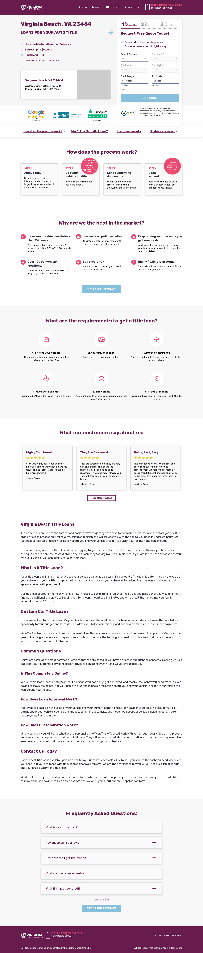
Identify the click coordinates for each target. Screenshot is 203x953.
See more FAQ (101, 899)
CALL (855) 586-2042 (166, 5)
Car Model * (127, 65)
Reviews (176, 935)
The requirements (129, 131)
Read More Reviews (101, 498)
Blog (158, 935)
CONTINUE (150, 98)
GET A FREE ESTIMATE (101, 289)
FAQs (166, 935)
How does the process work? (42, 131)
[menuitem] (83, 7)
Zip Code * (158, 80)
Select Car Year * (130, 54)
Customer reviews (162, 131)
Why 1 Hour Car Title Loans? (89, 131)
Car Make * (158, 54)
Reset (123, 90)
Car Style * (158, 65)
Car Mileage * (128, 80)
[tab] (101, 827)
